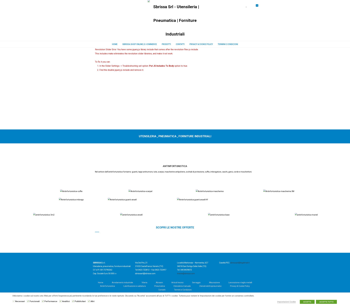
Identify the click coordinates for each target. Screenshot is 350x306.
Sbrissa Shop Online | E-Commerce (139, 44)
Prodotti (166, 44)
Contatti (180, 44)
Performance (50, 301)
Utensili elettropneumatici (210, 286)
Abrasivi (159, 282)
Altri (92, 301)
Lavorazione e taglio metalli (240, 282)
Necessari (20, 301)
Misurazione (214, 282)
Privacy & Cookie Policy (201, 44)
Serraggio (196, 282)
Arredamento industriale (122, 282)
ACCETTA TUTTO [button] (326, 302)
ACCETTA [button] (307, 302)
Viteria (144, 282)
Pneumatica (159, 286)
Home (114, 44)
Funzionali (35, 301)
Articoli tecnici (177, 282)
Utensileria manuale (182, 286)
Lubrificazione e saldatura (134, 286)
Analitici (66, 301)
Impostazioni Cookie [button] (286, 302)
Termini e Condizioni (228, 44)
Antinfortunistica (107, 286)
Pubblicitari (80, 301)
